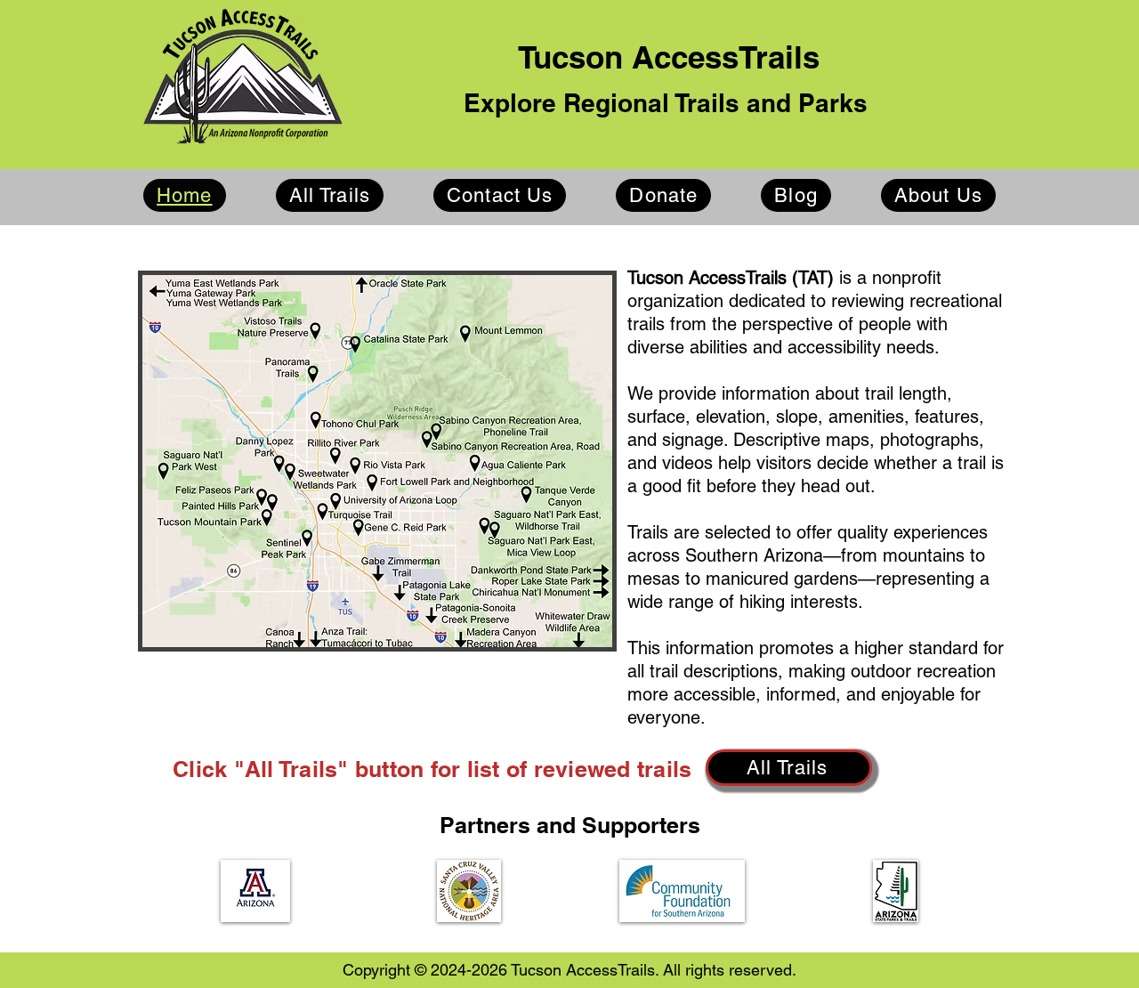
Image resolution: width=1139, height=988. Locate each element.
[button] (256, 891)
